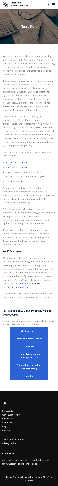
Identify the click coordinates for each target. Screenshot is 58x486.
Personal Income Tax (16, 167)
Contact (6, 430)
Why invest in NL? (11, 415)
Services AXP (8, 419)
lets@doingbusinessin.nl (15, 287)
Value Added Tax (14, 181)
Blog (4, 426)
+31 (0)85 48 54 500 (28, 283)
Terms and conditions (13, 439)
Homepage (7, 411)
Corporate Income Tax (17, 162)
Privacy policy (9, 443)
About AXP (7, 422)
